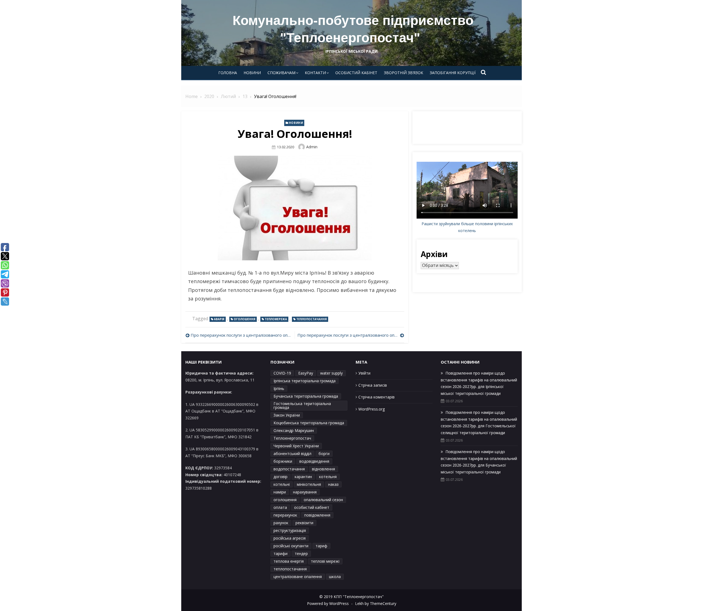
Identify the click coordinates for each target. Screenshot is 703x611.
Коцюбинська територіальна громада (309, 422)
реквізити (304, 522)
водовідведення (314, 461)
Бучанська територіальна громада (306, 396)
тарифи (281, 553)
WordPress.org (371, 409)
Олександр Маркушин (294, 430)
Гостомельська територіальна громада (302, 405)
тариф (321, 545)
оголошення (244, 319)
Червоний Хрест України (296, 445)
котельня (328, 476)
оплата (280, 507)
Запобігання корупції (453, 72)
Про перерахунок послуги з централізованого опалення (241, 335)
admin (311, 146)
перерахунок (285, 515)
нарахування (305, 492)
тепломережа (276, 319)
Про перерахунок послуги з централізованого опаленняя (350, 335)
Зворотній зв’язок (403, 72)
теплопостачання (311, 319)
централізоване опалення (298, 576)
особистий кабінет (311, 507)
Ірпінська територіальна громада (305, 380)
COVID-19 (282, 373)
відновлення (323, 468)
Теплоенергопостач (292, 438)
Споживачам (281, 72)
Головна (227, 72)
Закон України (287, 415)
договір (281, 476)
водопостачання (289, 468)
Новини (252, 72)
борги (324, 453)
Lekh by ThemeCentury (375, 603)
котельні (282, 484)
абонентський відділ (292, 453)
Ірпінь (279, 388)
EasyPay (305, 373)
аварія (219, 319)
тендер (301, 553)
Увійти (364, 373)
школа (335, 576)
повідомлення (317, 515)
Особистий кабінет (356, 72)
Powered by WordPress (328, 603)
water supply (331, 373)
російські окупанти (291, 545)
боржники (283, 461)
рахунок (281, 522)
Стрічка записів (372, 385)
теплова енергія (289, 561)
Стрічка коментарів (376, 397)
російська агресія (290, 538)
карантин (303, 476)
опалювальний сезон (323, 499)
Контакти (315, 72)
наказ (333, 484)
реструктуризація (290, 530)
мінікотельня (309, 484)
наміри (280, 492)
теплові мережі (325, 561)
